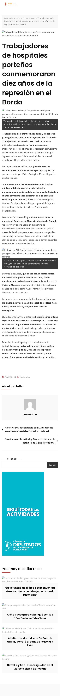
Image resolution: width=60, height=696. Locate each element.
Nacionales (25, 377)
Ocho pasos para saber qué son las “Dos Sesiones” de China (30, 616)
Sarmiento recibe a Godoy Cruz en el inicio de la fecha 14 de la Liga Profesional (30, 441)
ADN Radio (30, 414)
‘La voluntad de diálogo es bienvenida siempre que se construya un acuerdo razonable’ (30, 591)
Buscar (12, 459)
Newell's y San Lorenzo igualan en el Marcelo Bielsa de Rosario (30, 666)
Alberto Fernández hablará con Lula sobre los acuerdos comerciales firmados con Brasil (29, 429)
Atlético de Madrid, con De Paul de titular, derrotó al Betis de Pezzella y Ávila (30, 641)
